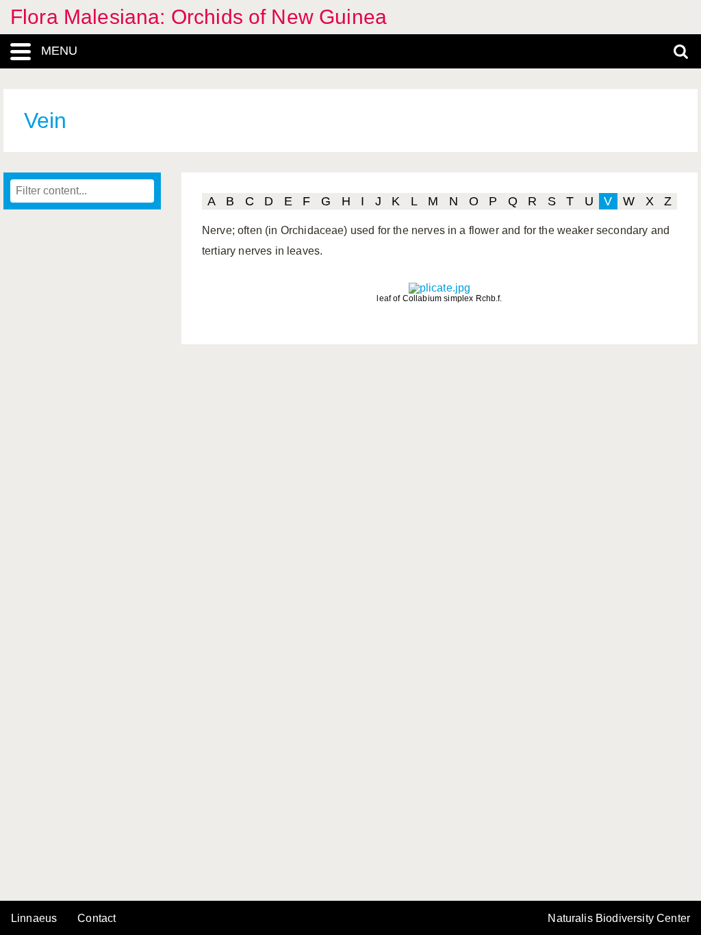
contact (96, 918)
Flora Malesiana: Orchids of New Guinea (198, 16)
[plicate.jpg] (440, 288)
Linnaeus (34, 918)
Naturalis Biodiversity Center (619, 918)
